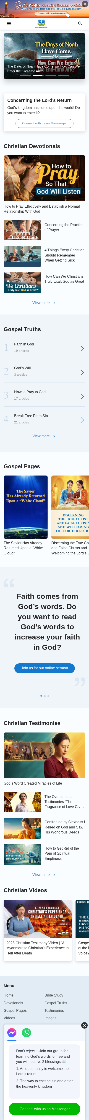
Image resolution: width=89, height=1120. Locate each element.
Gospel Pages (22, 466)
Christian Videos (25, 890)
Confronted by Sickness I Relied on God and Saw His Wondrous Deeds (64, 827)
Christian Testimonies (32, 723)
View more (41, 303)
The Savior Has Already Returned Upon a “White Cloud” (23, 548)
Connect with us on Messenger (44, 123)
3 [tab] (50, 75)
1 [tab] (25, 75)
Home (8, 995)
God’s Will (22, 368)
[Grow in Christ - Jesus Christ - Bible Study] (44, 24)
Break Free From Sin (31, 416)
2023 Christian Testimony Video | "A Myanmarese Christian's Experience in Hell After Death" (37, 948)
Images (50, 1018)
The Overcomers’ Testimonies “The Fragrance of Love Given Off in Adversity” (64, 802)
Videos (9, 1018)
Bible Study (53, 995)
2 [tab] (38, 75)
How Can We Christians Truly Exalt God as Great (64, 278)
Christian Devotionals (32, 146)
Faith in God (24, 344)
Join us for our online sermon (44, 668)
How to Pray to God (30, 392)
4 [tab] (63, 75)
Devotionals (13, 1003)
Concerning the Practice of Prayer (64, 227)
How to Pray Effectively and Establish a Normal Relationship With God (42, 208)
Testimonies (54, 1010)
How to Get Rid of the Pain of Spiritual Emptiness (61, 853)
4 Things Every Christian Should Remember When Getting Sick (64, 255)
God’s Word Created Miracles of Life (33, 783)
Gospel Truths (22, 329)
